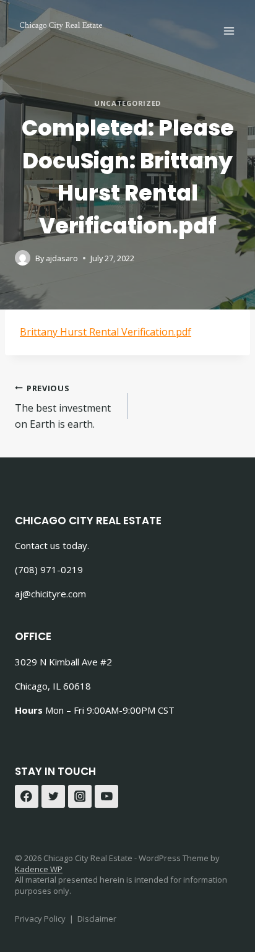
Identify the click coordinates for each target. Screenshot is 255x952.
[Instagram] (80, 796)
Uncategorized (127, 103)
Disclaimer (96, 918)
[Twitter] (53, 796)
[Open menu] (228, 30)
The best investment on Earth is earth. (63, 407)
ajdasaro (62, 258)
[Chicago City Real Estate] (61, 25)
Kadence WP (39, 869)
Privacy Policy (40, 918)
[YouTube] (106, 796)
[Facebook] (26, 796)
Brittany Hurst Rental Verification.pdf (105, 332)
